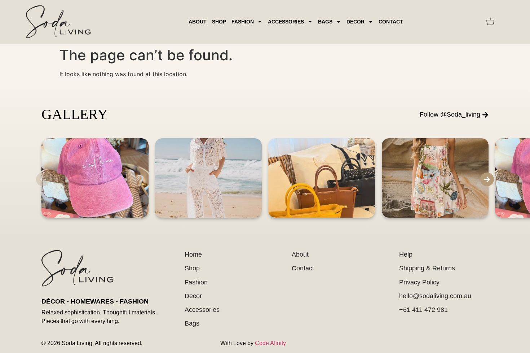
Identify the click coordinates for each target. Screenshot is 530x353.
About (198, 22)
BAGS (325, 22)
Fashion (242, 22)
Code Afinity (270, 343)
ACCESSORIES (286, 22)
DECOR (355, 22)
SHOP (219, 22)
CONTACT (391, 22)
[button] (43, 179)
